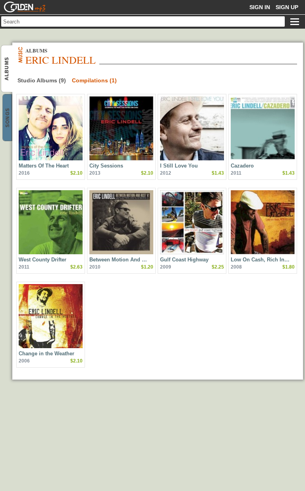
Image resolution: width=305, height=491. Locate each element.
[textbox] (143, 21)
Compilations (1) (94, 80)
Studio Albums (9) (41, 80)
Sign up (287, 7)
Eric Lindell (7, 68)
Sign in (259, 7)
